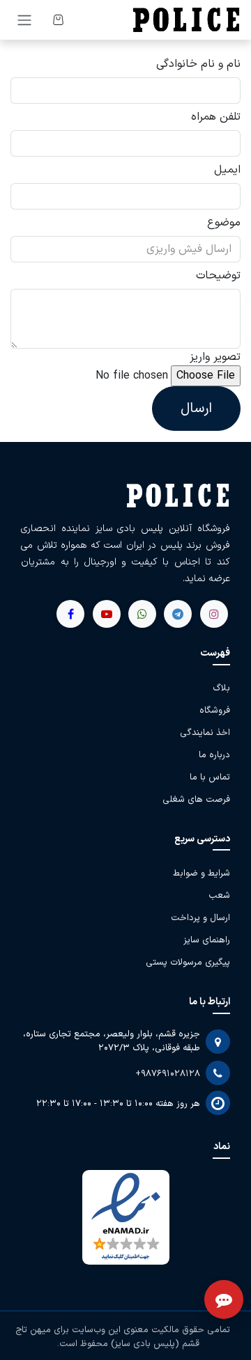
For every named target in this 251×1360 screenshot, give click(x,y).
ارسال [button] (196, 408)
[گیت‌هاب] (107, 614)
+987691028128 (167, 1074)
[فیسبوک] (178, 614)
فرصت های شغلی (196, 800)
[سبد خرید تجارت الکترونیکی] (58, 19)
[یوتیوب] (142, 614)
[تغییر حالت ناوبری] (24, 20)
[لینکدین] (70, 614)
